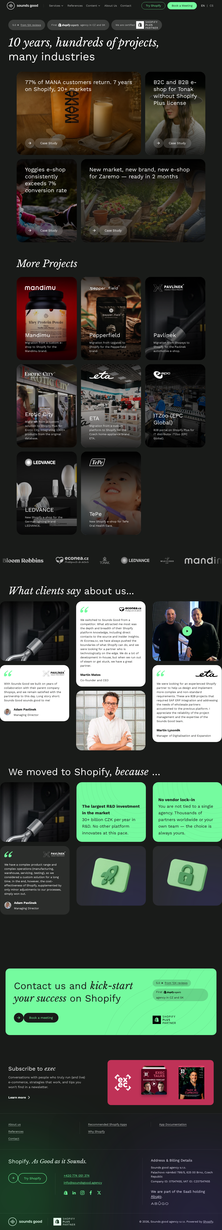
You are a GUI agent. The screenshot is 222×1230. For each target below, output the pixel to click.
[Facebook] (91, 1193)
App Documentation (173, 1124)
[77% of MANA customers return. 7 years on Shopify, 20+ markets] (79, 113)
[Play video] (173, 631)
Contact (13, 1138)
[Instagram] (82, 1193)
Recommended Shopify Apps (107, 1124)
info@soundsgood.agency (83, 1182)
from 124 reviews (31, 25)
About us (14, 1124)
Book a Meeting (182, 5)
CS (211, 5)
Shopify (208, 1221)
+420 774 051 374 (76, 1175)
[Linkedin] (74, 1193)
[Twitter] (99, 1193)
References (15, 1131)
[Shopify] (66, 1193)
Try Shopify (153, 5)
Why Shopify (96, 1131)
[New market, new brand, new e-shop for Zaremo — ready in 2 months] (143, 200)
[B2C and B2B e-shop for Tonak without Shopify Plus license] (175, 113)
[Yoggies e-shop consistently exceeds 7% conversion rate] (47, 200)
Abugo (156, 1196)
